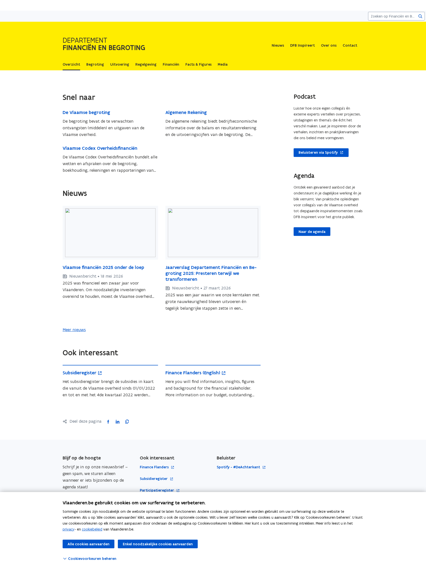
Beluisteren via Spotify (316, 153)
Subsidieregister (154, 479)
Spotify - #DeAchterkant (239, 467)
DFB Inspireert (302, 45)
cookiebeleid (92, 529)
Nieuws (278, 45)
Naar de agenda (312, 231)
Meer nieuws (74, 329)
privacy (68, 529)
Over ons (329, 45)
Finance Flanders (155, 467)
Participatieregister (157, 490)
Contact (350, 45)
